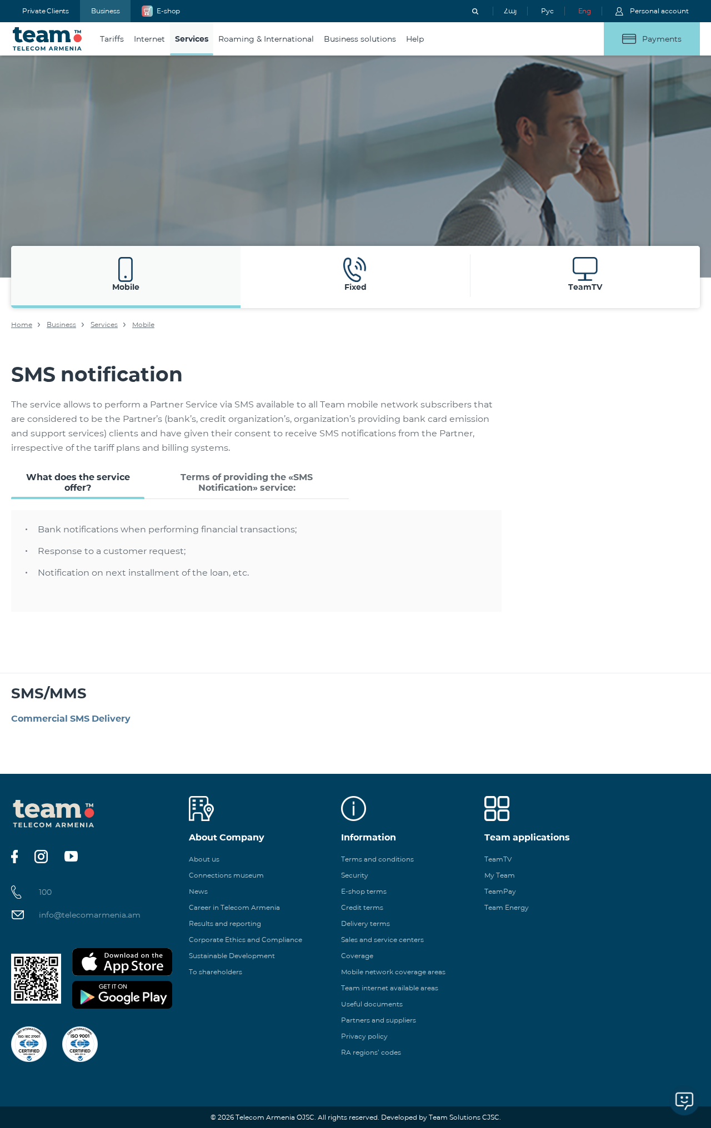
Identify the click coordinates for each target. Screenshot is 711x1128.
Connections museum (226, 875)
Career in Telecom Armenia (234, 907)
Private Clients (45, 11)
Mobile (143, 324)
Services (104, 324)
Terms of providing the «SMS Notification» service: (247, 482)
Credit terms (362, 907)
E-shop (168, 11)
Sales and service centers (382, 939)
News (198, 891)
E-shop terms (364, 891)
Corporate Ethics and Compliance (245, 939)
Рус (547, 11)
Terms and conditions (377, 859)
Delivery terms (365, 923)
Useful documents (372, 1004)
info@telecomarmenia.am (90, 915)
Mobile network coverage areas (393, 972)
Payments (662, 39)
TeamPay (500, 891)
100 (45, 892)
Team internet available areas (389, 988)
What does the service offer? (78, 482)
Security (354, 875)
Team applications (527, 837)
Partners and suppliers (378, 1020)
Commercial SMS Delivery (71, 718)
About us (204, 859)
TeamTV (498, 859)
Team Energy (506, 907)
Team (47, 39)
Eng (584, 11)
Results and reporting (225, 923)
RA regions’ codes (371, 1052)
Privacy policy (364, 1036)
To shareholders (215, 972)
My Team (499, 875)
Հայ (510, 11)
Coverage (357, 955)
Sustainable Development (232, 955)
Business (105, 11)
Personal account (659, 11)
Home (21, 324)
